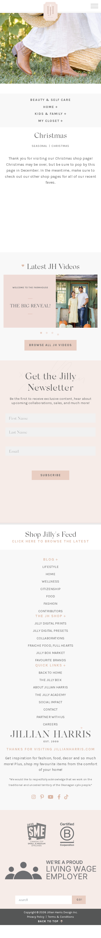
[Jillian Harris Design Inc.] (50, 734)
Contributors (50, 611)
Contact (50, 709)
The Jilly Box (50, 680)
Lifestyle (50, 567)
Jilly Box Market (50, 653)
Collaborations (51, 638)
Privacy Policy (35, 916)
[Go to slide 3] (52, 332)
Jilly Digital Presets (50, 631)
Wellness (50, 581)
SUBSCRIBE (50, 475)
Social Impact (50, 702)
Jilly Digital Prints (51, 623)
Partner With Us (50, 717)
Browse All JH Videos (50, 345)
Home (50, 574)
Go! (79, 899)
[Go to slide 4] (58, 333)
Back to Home (50, 673)
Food (50, 596)
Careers (50, 724)
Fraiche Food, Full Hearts (51, 646)
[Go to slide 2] (46, 332)
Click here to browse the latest (50, 541)
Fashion (50, 604)
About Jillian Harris (50, 687)
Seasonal (39, 146)
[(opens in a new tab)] (50, 301)
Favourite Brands (50, 660)
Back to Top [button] (49, 921)
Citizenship (50, 589)
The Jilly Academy (50, 695)
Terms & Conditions (61, 916)
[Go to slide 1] (41, 332)
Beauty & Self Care (50, 100)
